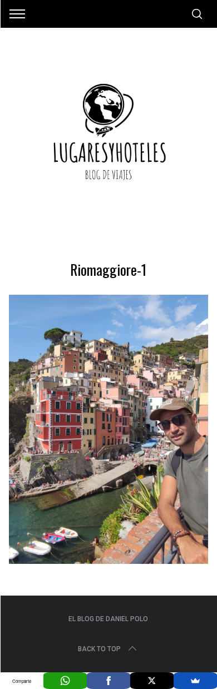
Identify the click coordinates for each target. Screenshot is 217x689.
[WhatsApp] (65, 680)
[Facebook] (108, 680)
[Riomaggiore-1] (109, 560)
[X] (152, 680)
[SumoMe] (195, 680)
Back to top (99, 649)
